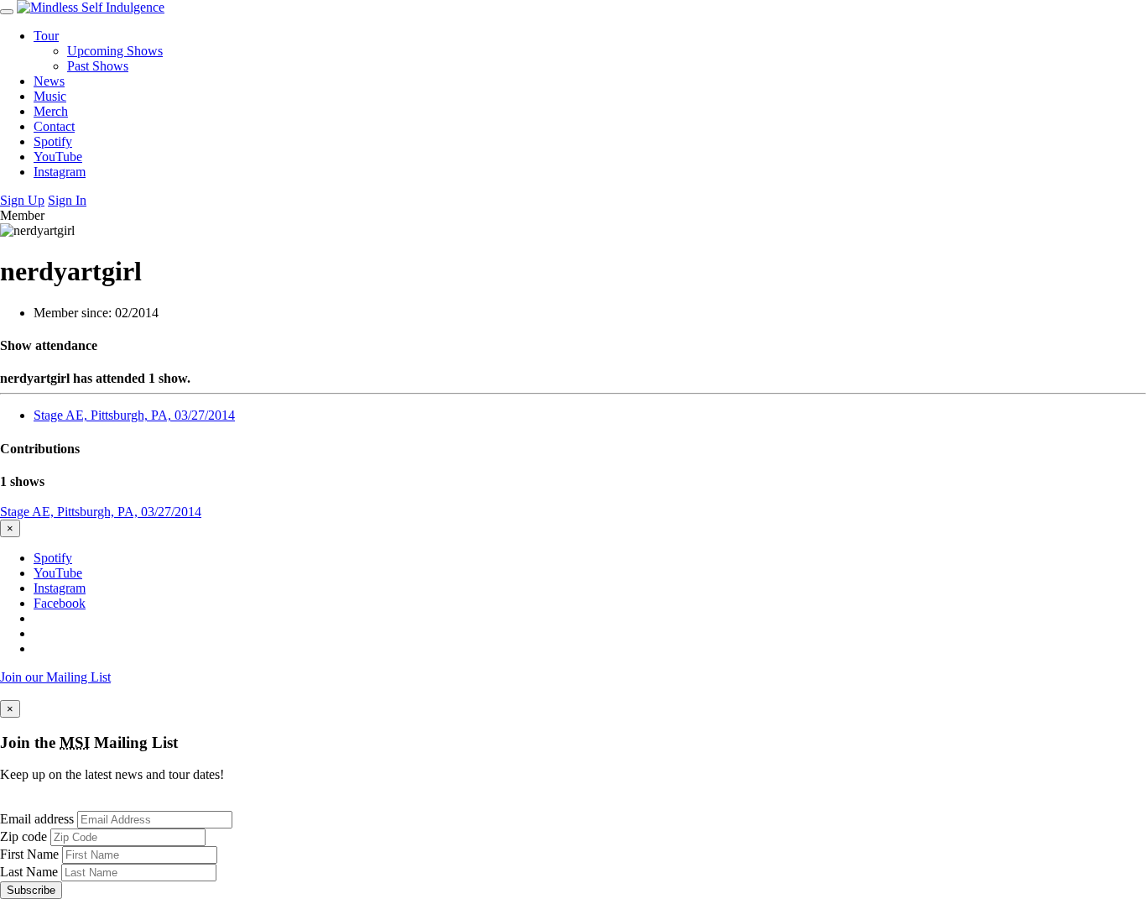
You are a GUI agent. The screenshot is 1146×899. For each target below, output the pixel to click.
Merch (51, 111)
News (49, 81)
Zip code (23, 836)
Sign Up (22, 200)
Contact (54, 126)
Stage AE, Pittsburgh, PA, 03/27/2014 (134, 415)
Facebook (60, 603)
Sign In (67, 200)
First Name (29, 854)
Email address (37, 819)
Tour (46, 36)
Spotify (53, 141)
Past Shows (97, 66)
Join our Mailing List (55, 677)
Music (50, 96)
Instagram (60, 172)
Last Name (29, 872)
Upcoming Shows (115, 51)
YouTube (58, 156)
